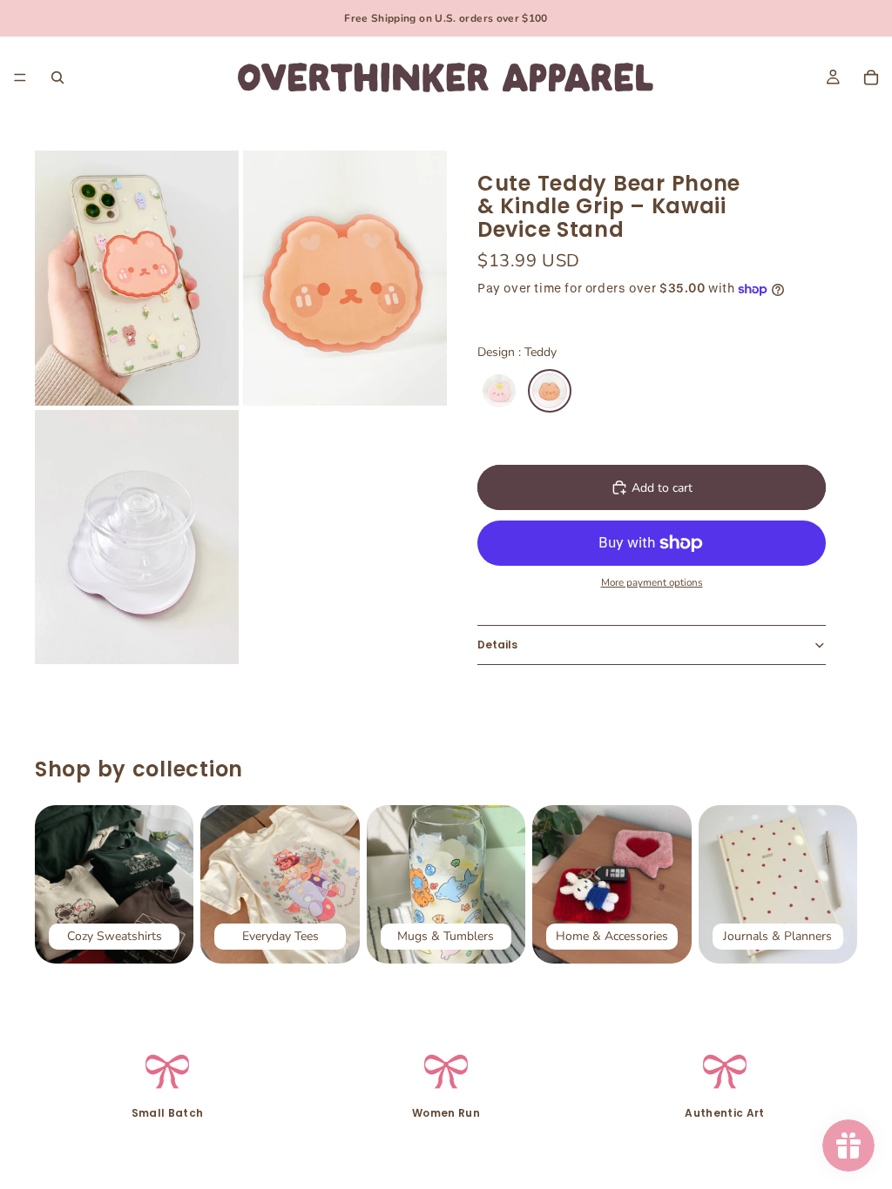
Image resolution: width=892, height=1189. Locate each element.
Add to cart (662, 488)
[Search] (57, 77)
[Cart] (871, 77)
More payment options (652, 582)
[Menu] (20, 77)
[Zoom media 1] (137, 278)
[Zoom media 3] (137, 537)
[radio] (499, 391)
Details (497, 644)
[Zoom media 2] (345, 278)
